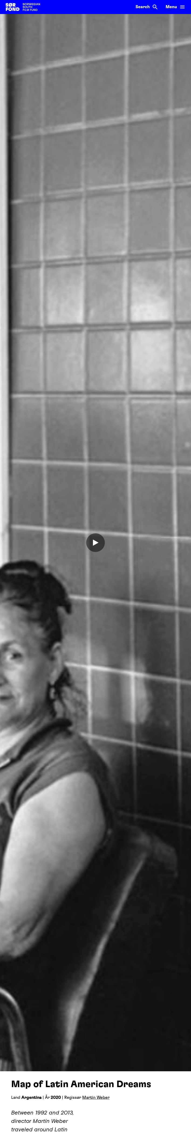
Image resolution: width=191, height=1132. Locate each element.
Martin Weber (95, 1098)
